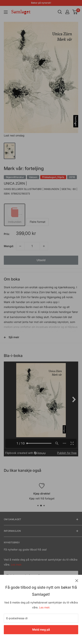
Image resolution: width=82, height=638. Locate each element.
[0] (75, 12)
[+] (44, 246)
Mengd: (9, 246)
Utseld (41, 260)
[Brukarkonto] (67, 12)
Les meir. (44, 607)
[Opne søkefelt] (60, 12)
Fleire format (37, 221)
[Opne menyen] (6, 12)
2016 (72, 177)
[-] (20, 246)
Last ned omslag (14, 135)
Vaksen (33, 177)
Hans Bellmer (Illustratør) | (24, 189)
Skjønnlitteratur (15, 177)
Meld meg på (41, 629)
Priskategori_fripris (53, 177)
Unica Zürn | (15, 183)
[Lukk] (76, 580)
